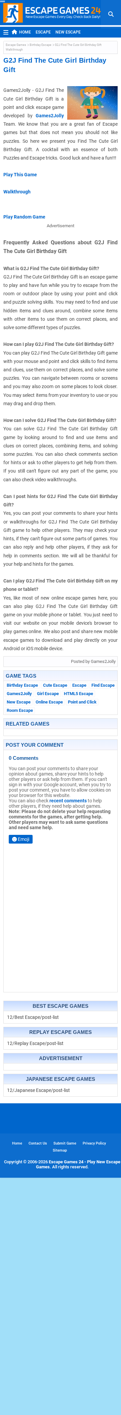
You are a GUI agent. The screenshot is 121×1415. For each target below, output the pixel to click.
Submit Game (64, 1143)
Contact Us (38, 1143)
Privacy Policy (94, 1143)
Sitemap (60, 1150)
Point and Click (82, 701)
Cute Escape (55, 685)
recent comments (68, 800)
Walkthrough (17, 191)
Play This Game (20, 174)
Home (25, 32)
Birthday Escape (40, 45)
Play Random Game (24, 217)
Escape (43, 32)
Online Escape (49, 701)
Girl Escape (48, 693)
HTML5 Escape (78, 693)
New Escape (68, 32)
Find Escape (103, 685)
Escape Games (16, 45)
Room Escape (20, 710)
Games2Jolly (50, 115)
